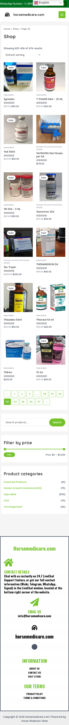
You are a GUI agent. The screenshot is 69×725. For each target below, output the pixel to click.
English (43, 2)
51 (52, 393)
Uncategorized (13, 506)
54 (15, 401)
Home (7, 28)
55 (23, 401)
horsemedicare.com (28, 15)
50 (44, 393)
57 (39, 401)
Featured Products (15, 481)
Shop (16, 28)
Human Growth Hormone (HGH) (23, 487)
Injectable (10, 494)
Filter (9, 454)
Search (57, 422)
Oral (6, 500)
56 (31, 401)
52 (60, 393)
